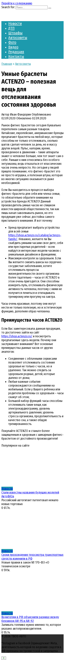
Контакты (16, 56)
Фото (12, 42)
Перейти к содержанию (16, 3)
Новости (15, 23)
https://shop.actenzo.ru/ (16, 336)
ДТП (11, 28)
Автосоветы (17, 37)
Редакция (16, 51)
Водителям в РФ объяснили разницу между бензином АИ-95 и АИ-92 (30, 619)
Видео (13, 47)
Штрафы (15, 33)
